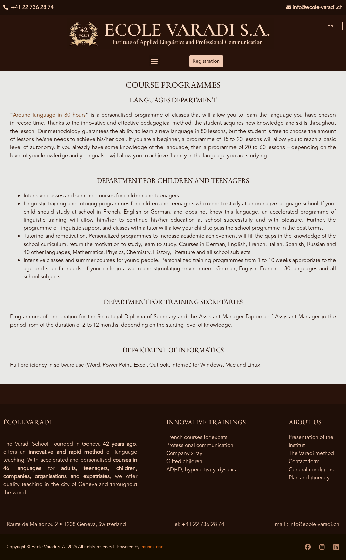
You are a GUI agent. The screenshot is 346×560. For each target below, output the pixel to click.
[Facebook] (308, 547)
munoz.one (152, 546)
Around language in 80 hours (49, 115)
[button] (154, 60)
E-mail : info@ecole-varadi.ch (304, 524)
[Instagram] (322, 547)
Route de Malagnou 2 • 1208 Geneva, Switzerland (66, 524)
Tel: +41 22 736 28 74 (198, 524)
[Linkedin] (336, 547)
